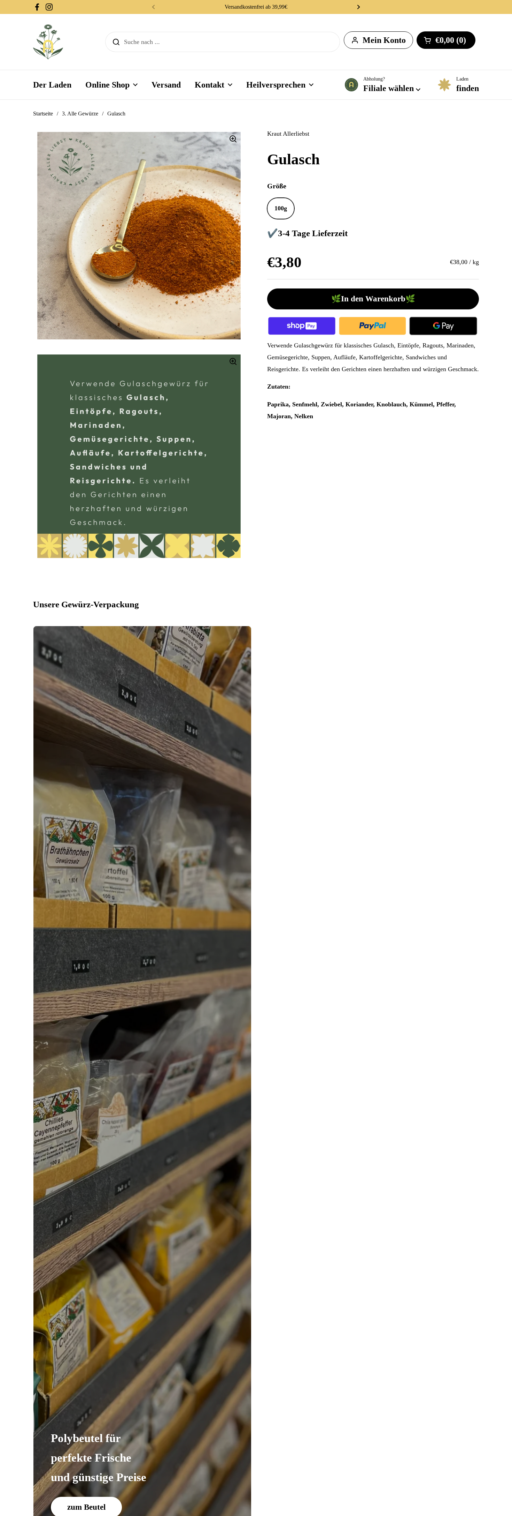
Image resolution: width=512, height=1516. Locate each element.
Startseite (43, 114)
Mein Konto (384, 40)
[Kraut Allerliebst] (48, 41)
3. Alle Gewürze (80, 114)
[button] (446, 40)
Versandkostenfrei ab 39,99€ (256, 7)
